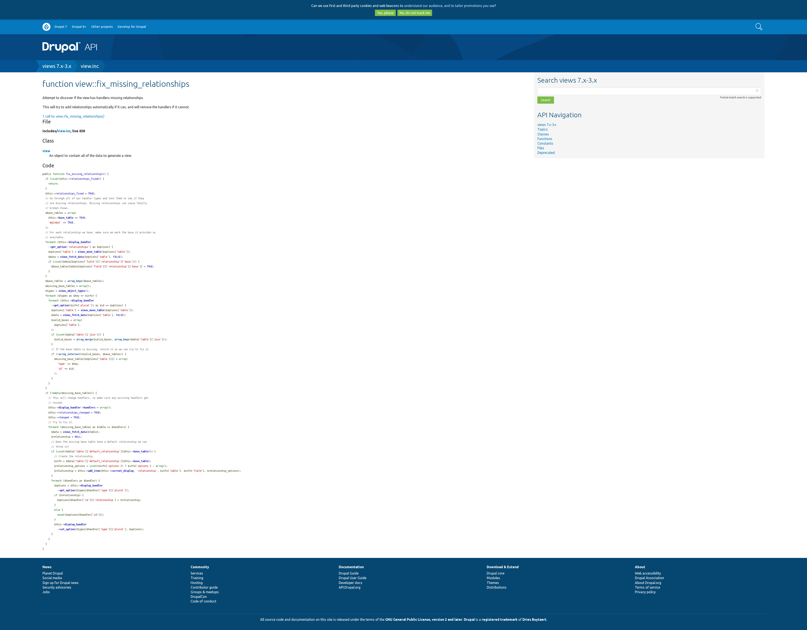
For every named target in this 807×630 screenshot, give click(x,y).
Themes (493, 583)
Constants (545, 143)
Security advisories (56, 587)
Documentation (351, 567)
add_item (94, 470)
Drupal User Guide (352, 578)
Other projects (102, 26)
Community (200, 567)
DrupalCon (199, 596)
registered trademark (499, 619)
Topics (542, 129)
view (46, 151)
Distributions (496, 587)
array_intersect (70, 354)
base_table (66, 217)
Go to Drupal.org (46, 26)
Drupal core (495, 573)
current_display (123, 470)
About (640, 567)
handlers (89, 407)
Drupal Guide (349, 573)
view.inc (90, 66)
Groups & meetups (205, 592)
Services (197, 573)
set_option (67, 529)
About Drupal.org (648, 583)
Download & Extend (503, 567)
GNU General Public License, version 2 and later (423, 619)
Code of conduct (203, 601)
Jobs (46, 592)
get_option (58, 247)
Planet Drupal (52, 573)
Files (540, 148)
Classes (543, 134)
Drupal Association (649, 578)
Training (197, 578)
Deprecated (546, 153)
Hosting (197, 583)
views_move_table (89, 251)
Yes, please (385, 13)
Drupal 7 (60, 26)
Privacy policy (645, 592)
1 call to (73, 116)
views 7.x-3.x (56, 66)
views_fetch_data (72, 256)
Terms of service (647, 587)
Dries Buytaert (534, 619)
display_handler (80, 242)
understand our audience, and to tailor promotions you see (449, 6)
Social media (52, 578)
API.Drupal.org (349, 587)
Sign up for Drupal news (60, 583)
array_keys (74, 281)
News (46, 567)
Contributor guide (204, 587)
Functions (544, 139)
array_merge (84, 339)
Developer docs (350, 583)
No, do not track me (415, 13)
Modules (493, 578)
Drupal (469, 619)
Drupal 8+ (79, 26)
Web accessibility (648, 573)
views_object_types (72, 290)
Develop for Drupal (131, 26)
